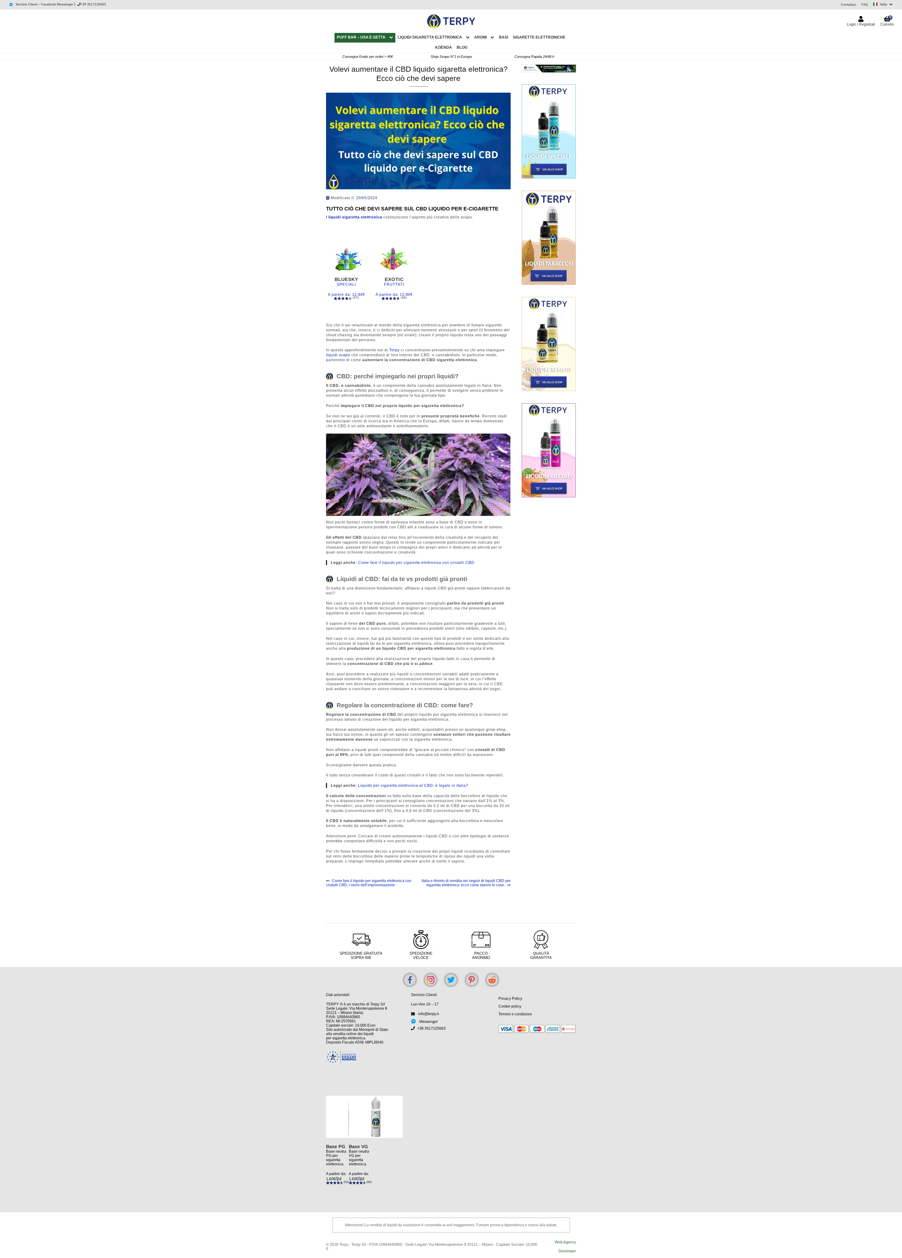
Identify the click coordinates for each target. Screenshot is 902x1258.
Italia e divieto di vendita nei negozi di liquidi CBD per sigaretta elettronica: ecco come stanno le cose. (466, 883)
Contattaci (848, 4)
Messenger (428, 1022)
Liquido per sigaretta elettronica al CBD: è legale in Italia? (413, 785)
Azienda (443, 47)
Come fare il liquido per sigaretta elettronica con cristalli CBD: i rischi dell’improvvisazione (368, 883)
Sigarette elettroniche (539, 37)
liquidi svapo (338, 355)
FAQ (864, 4)
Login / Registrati (861, 24)
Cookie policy (509, 1006)
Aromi (480, 37)
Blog (462, 47)
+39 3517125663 (93, 4)
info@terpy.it (428, 1014)
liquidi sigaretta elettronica (355, 217)
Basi (503, 37)
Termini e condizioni (515, 1014)
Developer (567, 1251)
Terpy (394, 350)
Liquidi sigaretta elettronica (430, 37)
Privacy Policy (510, 999)
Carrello (887, 20)
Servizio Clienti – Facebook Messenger (44, 4)
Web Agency (565, 1242)
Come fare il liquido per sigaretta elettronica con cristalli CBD (416, 563)
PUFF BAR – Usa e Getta (361, 37)
